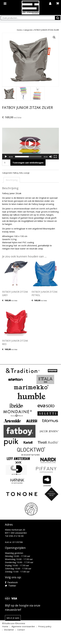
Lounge (27, 173)
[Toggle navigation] (5, 3)
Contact (21, 629)
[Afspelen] (5, 156)
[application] (30, 143)
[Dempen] (50, 156)
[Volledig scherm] (55, 156)
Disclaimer (9, 629)
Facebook (12, 582)
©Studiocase (8, 623)
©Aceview (20, 623)
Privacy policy (44, 626)
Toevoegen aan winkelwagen (27, 162)
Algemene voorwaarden (23, 626)
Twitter (12, 585)
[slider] (28, 156)
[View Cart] (58, 3)
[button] (54, 37)
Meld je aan (13, 618)
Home (19, 30)
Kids (21, 173)
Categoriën (28, 30)
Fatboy (15, 173)
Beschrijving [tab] (12, 179)
